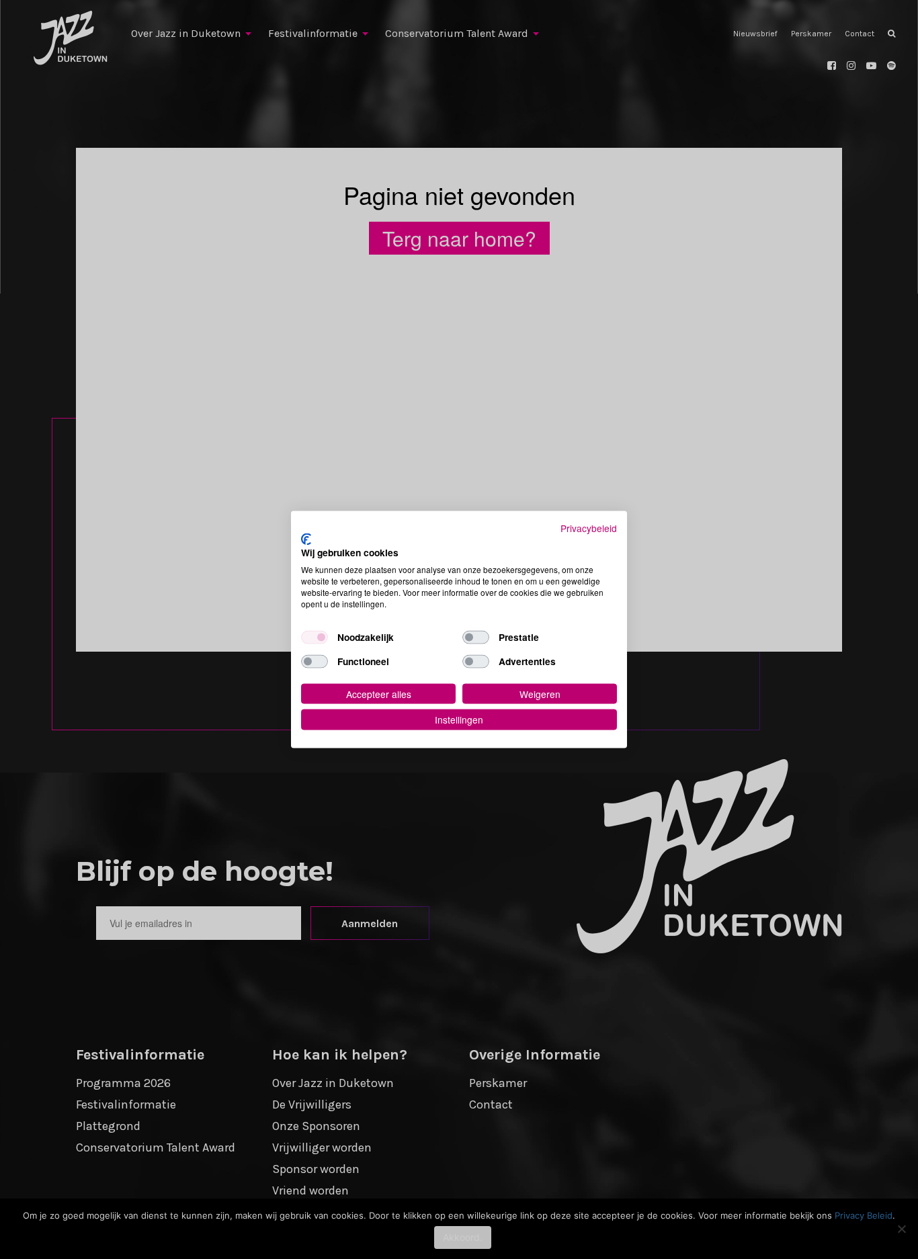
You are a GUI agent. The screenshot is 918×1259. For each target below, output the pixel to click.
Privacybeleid (588, 528)
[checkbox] (314, 637)
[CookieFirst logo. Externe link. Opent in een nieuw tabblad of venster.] (306, 539)
